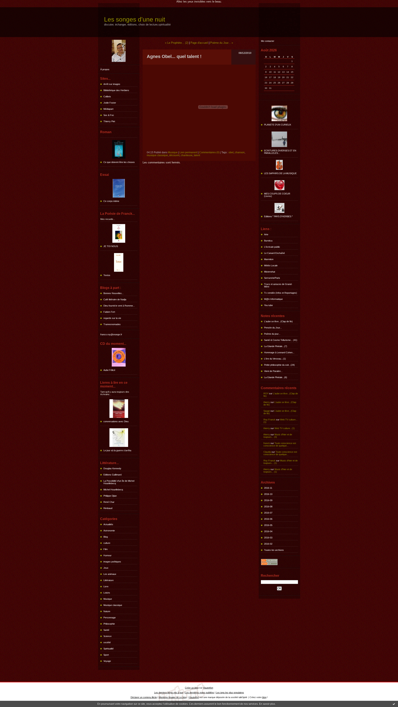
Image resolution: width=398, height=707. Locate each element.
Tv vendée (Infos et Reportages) (280, 293)
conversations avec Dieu (116, 421)
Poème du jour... (272, 334)
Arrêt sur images (111, 84)
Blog (105, 537)
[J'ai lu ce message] (394, 704)
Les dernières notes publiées (199, 692)
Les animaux (109, 574)
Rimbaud (107, 508)
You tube (268, 305)
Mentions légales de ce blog (173, 697)
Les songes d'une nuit (134, 19)
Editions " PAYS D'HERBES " (278, 216)
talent (197, 155)
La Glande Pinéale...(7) (275, 346)
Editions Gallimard (112, 474)
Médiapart (108, 109)
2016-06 (268, 519)
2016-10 (268, 494)
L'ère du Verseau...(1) (275, 358)
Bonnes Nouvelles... (113, 293)
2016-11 (268, 488)
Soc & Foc (108, 115)
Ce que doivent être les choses (119, 162)
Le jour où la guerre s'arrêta (117, 450)
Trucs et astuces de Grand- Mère (278, 285)
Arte (266, 234)
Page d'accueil (199, 42)
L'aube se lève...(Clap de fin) (278, 321)
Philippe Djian (110, 496)
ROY (265, 393)
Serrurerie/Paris (272, 278)
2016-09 (268, 500)
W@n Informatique (273, 299)
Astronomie (109, 530)
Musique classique (112, 605)
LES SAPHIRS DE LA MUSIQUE (280, 173)
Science (107, 636)
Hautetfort (208, 687)
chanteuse (187, 155)
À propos (104, 69)
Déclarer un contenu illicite (144, 697)
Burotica (268, 240)
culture (106, 543)
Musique (107, 599)
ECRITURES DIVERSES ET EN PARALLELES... (280, 151)
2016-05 (268, 525)
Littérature (108, 580)
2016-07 (268, 513)
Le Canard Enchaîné (274, 253)
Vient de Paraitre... (273, 371)
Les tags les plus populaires (230, 692)
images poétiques (112, 561)
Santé (106, 630)
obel (231, 152)
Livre (105, 586)
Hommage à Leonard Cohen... (279, 352)
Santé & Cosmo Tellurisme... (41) (280, 340)
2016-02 (268, 544)
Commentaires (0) (209, 152)
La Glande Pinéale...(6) (275, 377)
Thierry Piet (109, 121)
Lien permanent (188, 152)
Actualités (108, 524)
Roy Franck (269, 419)
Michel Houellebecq (113, 489)
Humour (107, 555)
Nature (106, 611)
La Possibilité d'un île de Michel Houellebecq (118, 482)
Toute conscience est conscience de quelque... (279, 444)
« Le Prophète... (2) (176, 42)
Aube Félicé (109, 370)
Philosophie (109, 624)
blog (264, 697)
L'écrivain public (272, 247)
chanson (240, 152)
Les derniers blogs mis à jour (168, 692)
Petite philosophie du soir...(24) (279, 365)
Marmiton (268, 259)
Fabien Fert (109, 312)
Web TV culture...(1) (284, 428)
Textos (106, 275)
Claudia (267, 452)
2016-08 (268, 506)
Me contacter (267, 41)
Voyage (107, 661)
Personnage (109, 617)
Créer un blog (192, 687)
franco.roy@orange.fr (111, 334)
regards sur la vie (112, 318)
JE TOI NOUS (110, 246)
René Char (108, 502)
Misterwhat (269, 271)
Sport (106, 655)
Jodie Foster (109, 102)
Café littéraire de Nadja (114, 299)
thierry (266, 402)
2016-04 (268, 531)
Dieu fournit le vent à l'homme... (119, 305)
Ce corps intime (111, 201)
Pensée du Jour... (273, 327)
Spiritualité (108, 648)
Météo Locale (271, 265)
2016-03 (268, 537)
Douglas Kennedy (112, 468)
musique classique (157, 155)
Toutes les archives (274, 550)
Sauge (266, 411)
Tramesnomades (112, 324)
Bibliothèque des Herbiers (116, 90)
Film (105, 549)
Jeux (105, 568)
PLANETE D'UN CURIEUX (277, 124)
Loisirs (106, 592)
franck (266, 443)
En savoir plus (267, 703)
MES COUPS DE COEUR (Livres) (277, 194)
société (107, 642)
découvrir (174, 155)
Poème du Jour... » (221, 42)
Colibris (107, 96)
